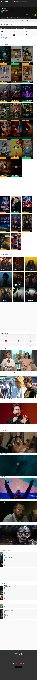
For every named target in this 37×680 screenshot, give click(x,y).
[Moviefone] (6, 1)
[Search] (25, 1)
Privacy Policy (25, 660)
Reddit (30, 341)
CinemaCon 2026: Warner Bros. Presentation (7, 424)
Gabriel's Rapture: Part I (15, 211)
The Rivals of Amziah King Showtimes (28, 81)
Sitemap (16, 660)
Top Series (3, 602)
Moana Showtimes (3, 156)
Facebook (12, 663)
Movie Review (5, 558)
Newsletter (18, 345)
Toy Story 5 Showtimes (26, 156)
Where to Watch (5, 24)
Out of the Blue (3, 211)
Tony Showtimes (14, 62)
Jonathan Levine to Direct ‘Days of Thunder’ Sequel (8, 398)
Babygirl (2, 8)
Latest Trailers (3, 430)
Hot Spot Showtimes (14, 81)
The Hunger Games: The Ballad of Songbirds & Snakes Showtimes (6, 175)
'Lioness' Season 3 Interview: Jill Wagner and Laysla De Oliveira (10, 372)
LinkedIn (18, 341)
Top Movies (3, 583)
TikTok (6, 345)
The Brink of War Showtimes (15, 100)
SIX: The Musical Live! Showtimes (27, 100)
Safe (12, 248)
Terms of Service (20, 660)
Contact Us (13, 660)
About (10, 660)
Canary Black (2, 248)
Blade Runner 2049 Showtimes (16, 175)
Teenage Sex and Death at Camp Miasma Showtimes (6, 81)
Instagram (15, 663)
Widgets (30, 345)
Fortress (24, 211)
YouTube (6, 341)
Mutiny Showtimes (3, 100)
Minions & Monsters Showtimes (16, 156)
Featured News (3, 348)
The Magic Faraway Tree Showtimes (27, 62)
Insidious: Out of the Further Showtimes (6, 62)
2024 (4, 11)
